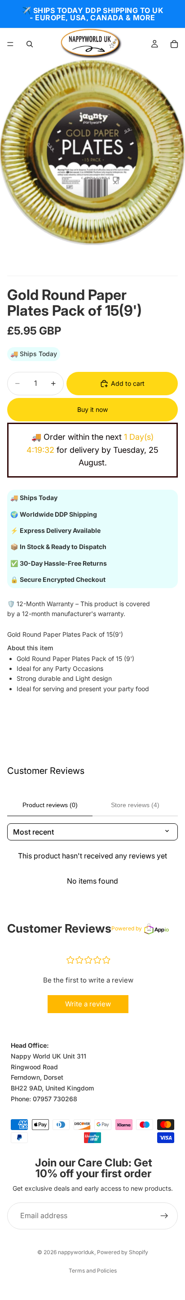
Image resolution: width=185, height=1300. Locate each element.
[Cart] (174, 44)
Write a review (88, 1004)
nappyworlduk (76, 1252)
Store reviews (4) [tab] (135, 805)
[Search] (30, 44)
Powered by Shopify (122, 1252)
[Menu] (10, 44)
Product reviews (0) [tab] (50, 805)
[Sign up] (164, 1215)
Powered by (126, 928)
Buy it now (92, 409)
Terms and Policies (93, 1270)
